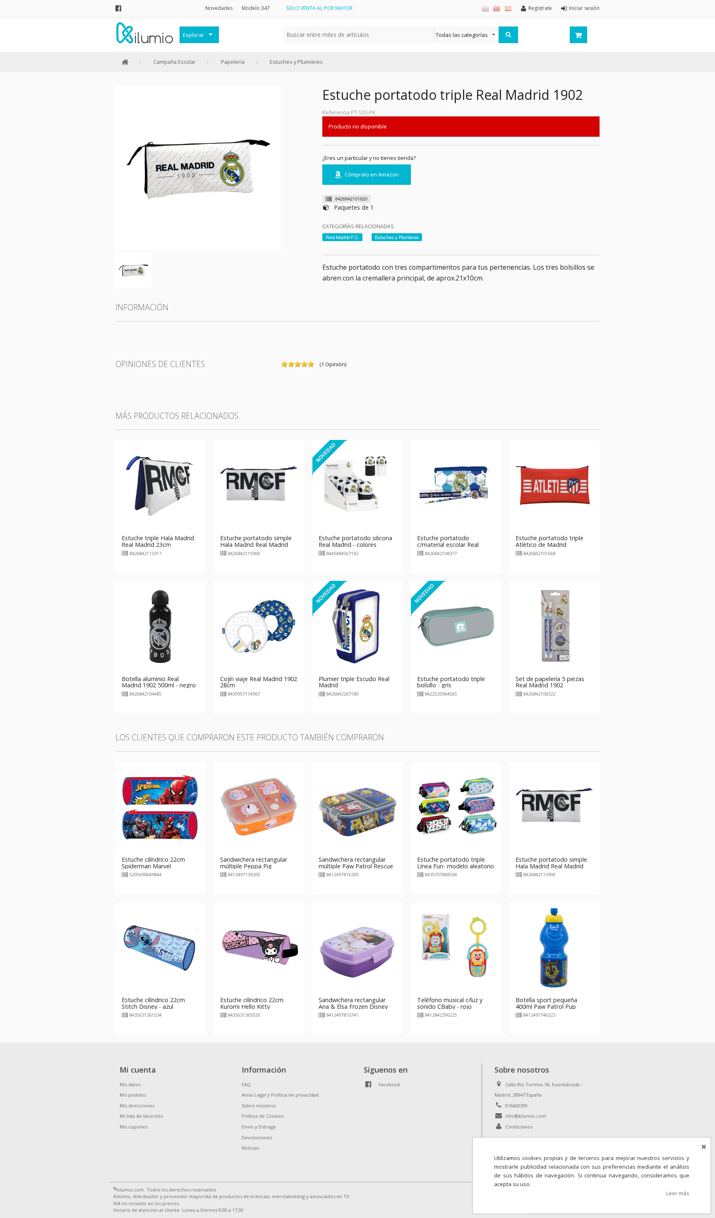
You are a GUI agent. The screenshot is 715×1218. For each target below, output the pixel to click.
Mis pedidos (133, 1095)
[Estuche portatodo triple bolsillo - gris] (456, 625)
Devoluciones (257, 1137)
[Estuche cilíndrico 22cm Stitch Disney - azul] (160, 946)
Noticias (250, 1148)
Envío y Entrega (259, 1127)
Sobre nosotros (259, 1105)
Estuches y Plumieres (296, 61)
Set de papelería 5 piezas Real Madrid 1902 (550, 682)
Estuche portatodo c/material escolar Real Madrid (448, 544)
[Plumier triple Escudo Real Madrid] (357, 625)
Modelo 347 (256, 8)
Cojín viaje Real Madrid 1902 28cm (258, 682)
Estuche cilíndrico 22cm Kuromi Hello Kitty (251, 1003)
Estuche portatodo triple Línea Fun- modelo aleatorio (455, 863)
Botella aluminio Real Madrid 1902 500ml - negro (159, 682)
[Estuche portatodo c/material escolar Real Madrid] (456, 485)
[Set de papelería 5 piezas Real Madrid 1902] (554, 625)
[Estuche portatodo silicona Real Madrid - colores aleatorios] (357, 485)
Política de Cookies (262, 1116)
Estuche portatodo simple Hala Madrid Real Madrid (256, 541)
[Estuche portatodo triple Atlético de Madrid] (554, 485)
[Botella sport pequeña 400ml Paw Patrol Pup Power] (554, 946)
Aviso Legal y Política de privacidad (280, 1095)
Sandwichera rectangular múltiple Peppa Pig (253, 863)
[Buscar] (508, 35)
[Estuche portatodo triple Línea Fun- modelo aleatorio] (456, 806)
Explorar (193, 35)
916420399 (516, 1105)
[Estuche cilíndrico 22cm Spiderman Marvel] (160, 806)
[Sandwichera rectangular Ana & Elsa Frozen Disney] (357, 946)
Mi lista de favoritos (141, 1116)
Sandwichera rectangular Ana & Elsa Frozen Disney (353, 1003)
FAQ (246, 1084)
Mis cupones (133, 1127)
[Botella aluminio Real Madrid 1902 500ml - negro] (160, 625)
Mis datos (130, 1084)
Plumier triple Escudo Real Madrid (354, 682)
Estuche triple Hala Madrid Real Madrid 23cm (158, 541)
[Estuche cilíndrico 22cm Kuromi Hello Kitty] (259, 946)
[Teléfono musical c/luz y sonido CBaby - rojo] (456, 946)
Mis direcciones (137, 1105)
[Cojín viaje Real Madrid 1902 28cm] (259, 625)
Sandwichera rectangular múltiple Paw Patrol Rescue (356, 863)
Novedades (219, 8)
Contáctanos (519, 1127)
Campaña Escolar (175, 61)
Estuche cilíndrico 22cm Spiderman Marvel (153, 863)
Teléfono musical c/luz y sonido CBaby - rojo (449, 1003)
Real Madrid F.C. (342, 237)
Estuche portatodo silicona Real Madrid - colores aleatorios (355, 544)
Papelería (233, 61)
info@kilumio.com (525, 1116)
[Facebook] (118, 8)
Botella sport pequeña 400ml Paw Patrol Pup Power (546, 1006)
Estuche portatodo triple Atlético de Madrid (549, 541)
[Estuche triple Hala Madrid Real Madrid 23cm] (160, 485)
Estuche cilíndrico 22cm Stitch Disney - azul (153, 1003)
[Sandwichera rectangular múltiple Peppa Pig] (259, 806)
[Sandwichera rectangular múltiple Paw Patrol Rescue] (357, 806)
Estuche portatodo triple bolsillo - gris (451, 682)
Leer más (677, 1193)
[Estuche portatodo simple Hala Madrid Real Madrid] (259, 485)
